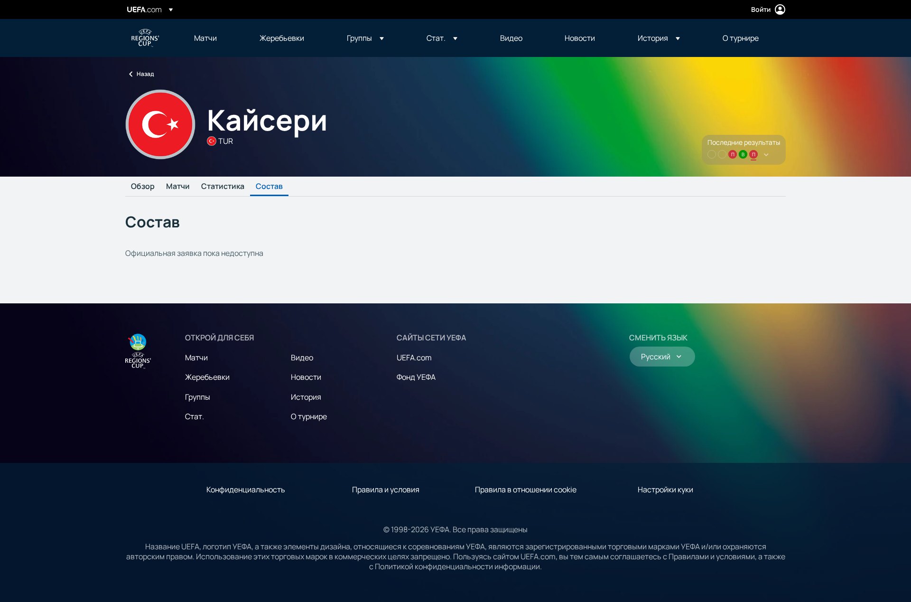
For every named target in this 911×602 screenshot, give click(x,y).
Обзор (143, 186)
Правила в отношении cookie (525, 489)
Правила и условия (385, 489)
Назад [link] (145, 74)
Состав (269, 186)
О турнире (309, 416)
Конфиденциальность (245, 489)
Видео (302, 357)
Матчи (178, 186)
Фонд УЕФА (416, 377)
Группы (197, 397)
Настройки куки (665, 489)
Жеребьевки (207, 377)
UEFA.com (414, 357)
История (306, 397)
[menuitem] (215, 38)
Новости (306, 377)
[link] (205, 38)
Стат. (194, 416)
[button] (365, 38)
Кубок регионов (145, 38)
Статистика (222, 186)
